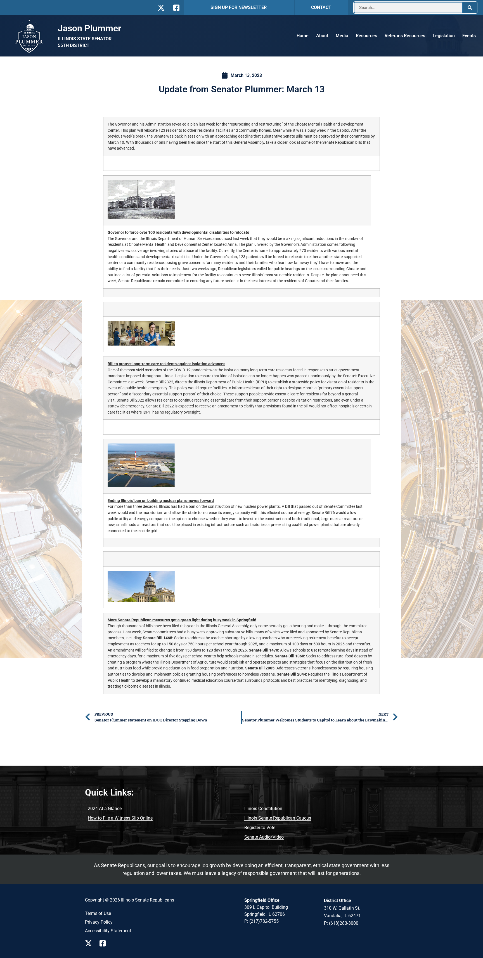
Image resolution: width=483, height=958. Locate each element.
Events (469, 35)
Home (303, 35)
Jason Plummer (89, 28)
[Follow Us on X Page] (90, 943)
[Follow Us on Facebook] (176, 7)
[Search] (470, 7)
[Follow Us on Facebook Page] (105, 943)
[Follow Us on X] (161, 7)
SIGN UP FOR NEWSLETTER (238, 7)
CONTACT (321, 7)
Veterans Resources (405, 35)
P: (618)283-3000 (341, 923)
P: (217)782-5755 (261, 921)
